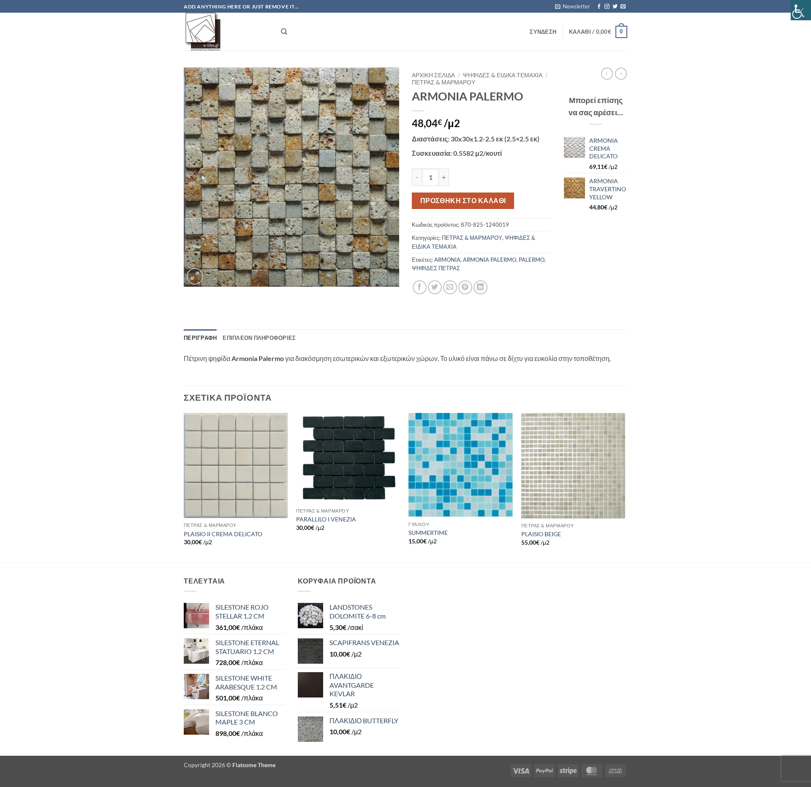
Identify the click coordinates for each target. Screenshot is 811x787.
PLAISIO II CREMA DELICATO (223, 533)
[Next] (624, 487)
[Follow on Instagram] (607, 7)
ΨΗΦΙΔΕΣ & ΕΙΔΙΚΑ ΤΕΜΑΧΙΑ (502, 75)
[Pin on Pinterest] (465, 287)
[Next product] (607, 73)
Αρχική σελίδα (433, 75)
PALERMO (531, 259)
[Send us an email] (623, 7)
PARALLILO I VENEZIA (326, 519)
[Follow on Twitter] (615, 7)
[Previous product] (621, 73)
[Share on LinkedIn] (480, 287)
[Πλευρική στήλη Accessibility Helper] (801, 10)
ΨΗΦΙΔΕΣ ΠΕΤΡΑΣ (436, 268)
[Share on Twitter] (435, 287)
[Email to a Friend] (450, 287)
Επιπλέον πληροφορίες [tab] (259, 337)
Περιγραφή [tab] (200, 337)
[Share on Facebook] (420, 287)
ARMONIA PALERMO (489, 259)
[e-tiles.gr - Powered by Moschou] (226, 32)
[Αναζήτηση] (284, 32)
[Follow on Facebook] (598, 7)
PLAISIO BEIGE (541, 533)
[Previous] (184, 487)
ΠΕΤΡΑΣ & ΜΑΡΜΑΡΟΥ (443, 82)
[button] (572, 6)
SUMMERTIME (428, 532)
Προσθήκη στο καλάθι (463, 200)
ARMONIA (447, 259)
